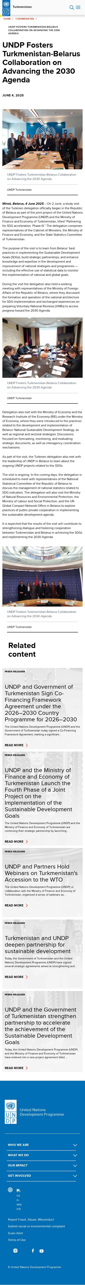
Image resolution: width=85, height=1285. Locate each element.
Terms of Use (17, 1240)
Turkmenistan (22, 7)
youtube (41, 1251)
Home (7, 18)
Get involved (19, 1175)
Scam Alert (15, 1233)
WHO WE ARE (18, 1145)
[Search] (19, 1200)
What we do (18, 1155)
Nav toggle (78, 7)
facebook (33, 1251)
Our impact (18, 1165)
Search (71, 7)
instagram (15, 1251)
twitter (24, 1251)
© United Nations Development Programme (34, 1267)
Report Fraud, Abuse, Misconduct (31, 1219)
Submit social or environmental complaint (36, 1226)
